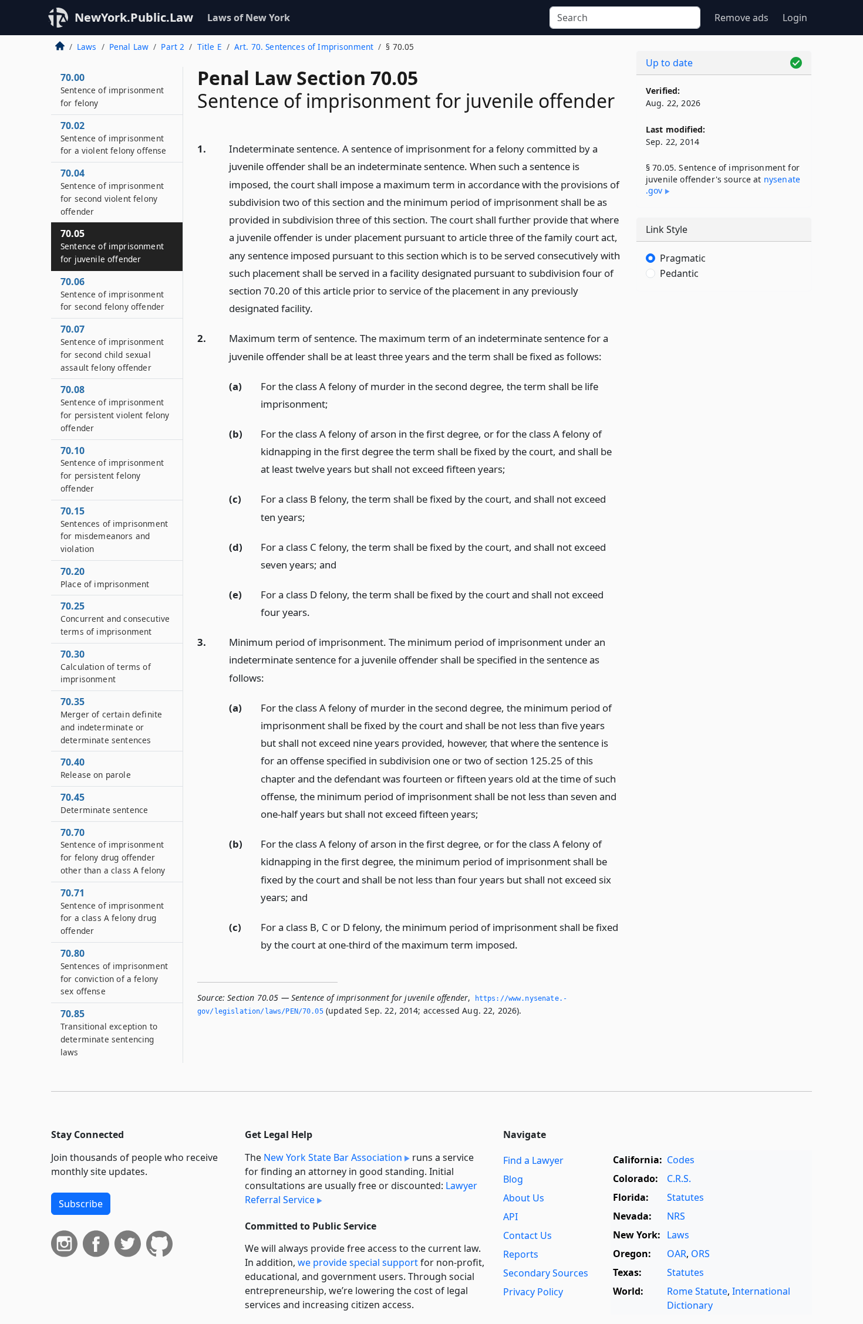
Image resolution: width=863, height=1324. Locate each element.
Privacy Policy (533, 1291)
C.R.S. (679, 1178)
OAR (676, 1253)
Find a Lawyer (533, 1160)
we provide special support (358, 1262)
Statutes (685, 1197)
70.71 (112, 911)
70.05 (112, 246)
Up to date (669, 62)
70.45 (104, 803)
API (510, 1216)
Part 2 (172, 46)
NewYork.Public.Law (134, 17)
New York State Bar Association (333, 1157)
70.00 (112, 90)
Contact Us (527, 1235)
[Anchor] (319, 308)
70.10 (112, 469)
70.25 (115, 618)
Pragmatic (683, 258)
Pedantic (679, 273)
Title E (209, 46)
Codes (681, 1159)
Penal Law (129, 46)
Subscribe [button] (81, 1203)
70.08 (115, 408)
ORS (700, 1253)
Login (795, 17)
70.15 (114, 529)
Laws (87, 46)
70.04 (112, 191)
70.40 (95, 768)
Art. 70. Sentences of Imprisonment (303, 46)
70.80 (114, 972)
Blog (513, 1179)
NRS (676, 1216)
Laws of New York (248, 17)
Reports (520, 1254)
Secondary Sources (545, 1273)
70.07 (112, 348)
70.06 (112, 294)
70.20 (104, 577)
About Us (523, 1197)
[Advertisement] (724, 484)
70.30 (105, 666)
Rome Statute (697, 1291)
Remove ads (741, 17)
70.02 (113, 138)
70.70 (112, 851)
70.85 (108, 1032)
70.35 (111, 720)
